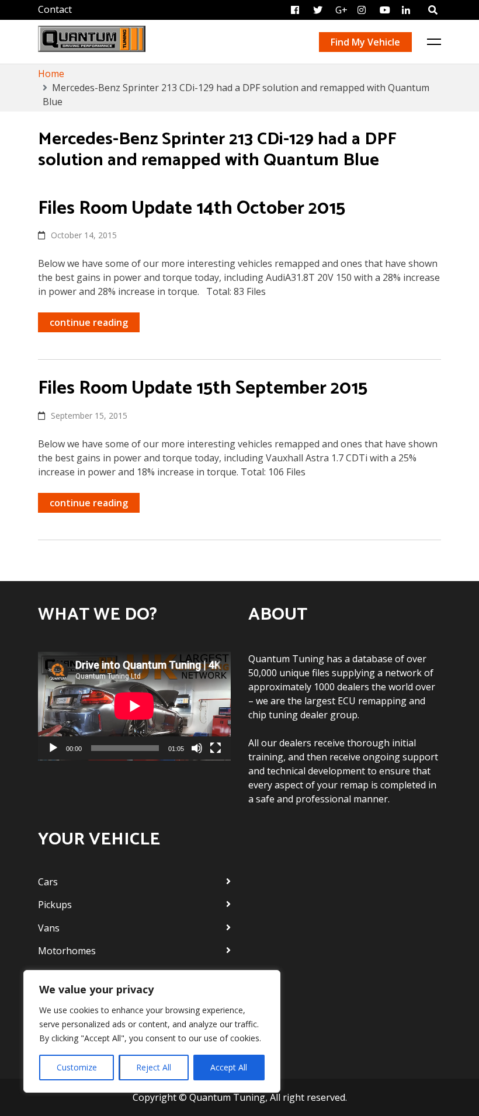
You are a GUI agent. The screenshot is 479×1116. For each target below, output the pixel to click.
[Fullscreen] (215, 748)
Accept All (228, 1067)
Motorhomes (67, 950)
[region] (151, 1031)
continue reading (89, 322)
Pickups (55, 904)
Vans (49, 928)
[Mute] (197, 748)
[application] (134, 706)
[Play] (53, 748)
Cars (48, 881)
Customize (77, 1067)
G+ (341, 10)
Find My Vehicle (365, 42)
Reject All (153, 1067)
